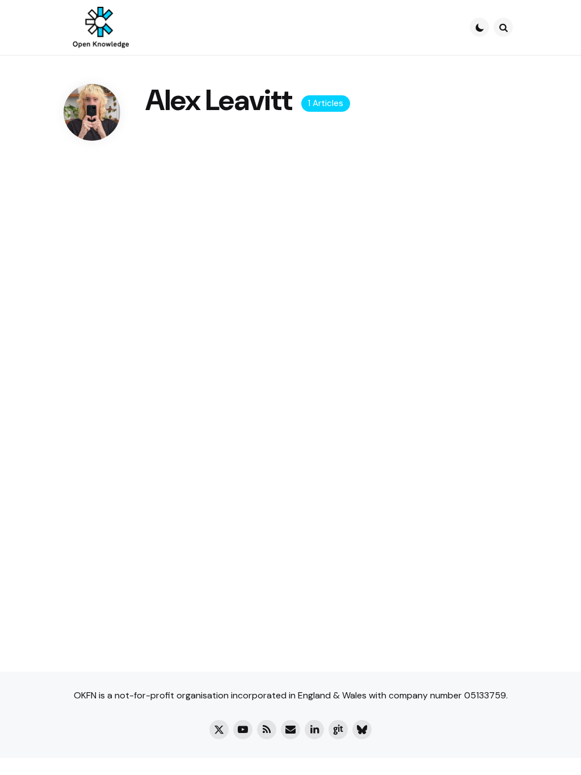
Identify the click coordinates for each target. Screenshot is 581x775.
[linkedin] (314, 729)
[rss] (266, 729)
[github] (338, 729)
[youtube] (242, 729)
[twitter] (219, 729)
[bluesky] (362, 729)
